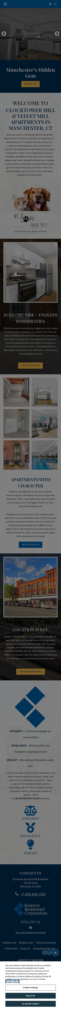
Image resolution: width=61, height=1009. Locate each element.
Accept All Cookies (30, 1004)
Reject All (30, 996)
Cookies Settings (30, 988)
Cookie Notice (12, 982)
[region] (30, 985)
